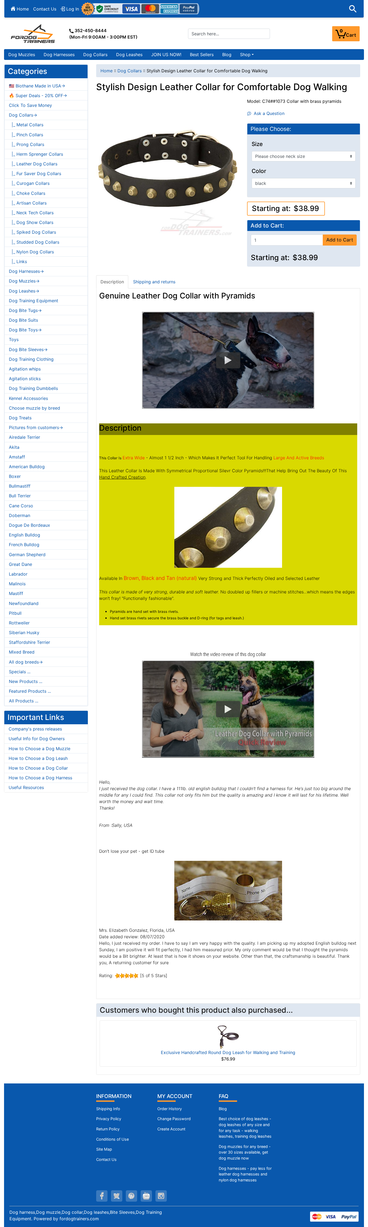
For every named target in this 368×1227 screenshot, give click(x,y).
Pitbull (15, 613)
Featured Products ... (30, 691)
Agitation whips (25, 369)
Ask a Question (267, 113)
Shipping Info (108, 1108)
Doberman (19, 515)
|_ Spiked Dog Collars (32, 232)
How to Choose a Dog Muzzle (39, 748)
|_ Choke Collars (27, 193)
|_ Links (18, 261)
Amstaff (17, 457)
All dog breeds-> (26, 662)
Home (22, 9)
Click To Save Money (30, 105)
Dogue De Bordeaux (29, 525)
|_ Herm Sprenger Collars (36, 154)
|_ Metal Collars (26, 124)
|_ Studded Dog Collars (34, 242)
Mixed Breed (21, 652)
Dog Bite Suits (23, 320)
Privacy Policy (108, 1118)
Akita (14, 447)
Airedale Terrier (24, 437)
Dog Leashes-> (24, 291)
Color (259, 171)
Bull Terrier (20, 495)
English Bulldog (24, 535)
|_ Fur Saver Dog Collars (35, 173)
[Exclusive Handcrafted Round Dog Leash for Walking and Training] (228, 1036)
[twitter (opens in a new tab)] (116, 1196)
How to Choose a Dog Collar (38, 768)
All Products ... (23, 700)
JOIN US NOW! (166, 54)
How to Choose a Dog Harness (40, 777)
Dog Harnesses (59, 54)
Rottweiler (19, 623)
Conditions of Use (112, 1139)
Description (112, 281)
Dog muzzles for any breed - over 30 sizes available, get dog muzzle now (245, 1152)
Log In (72, 9)
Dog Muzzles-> (24, 281)
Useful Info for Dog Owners (37, 738)
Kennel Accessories (28, 398)
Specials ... (19, 671)
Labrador (18, 574)
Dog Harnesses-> (26, 271)
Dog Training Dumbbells (33, 388)
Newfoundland (24, 603)
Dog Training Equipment (33, 300)
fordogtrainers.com (79, 1218)
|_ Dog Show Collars (31, 222)
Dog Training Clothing (31, 359)
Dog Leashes (129, 54)
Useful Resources (26, 787)
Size (257, 144)
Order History (169, 1108)
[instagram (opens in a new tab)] (161, 1196)
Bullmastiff (19, 486)
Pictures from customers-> (36, 427)
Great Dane (20, 564)
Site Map (104, 1149)
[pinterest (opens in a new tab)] (131, 1196)
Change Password (174, 1118)
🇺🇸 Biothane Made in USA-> (37, 86)
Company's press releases (35, 729)
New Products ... (25, 681)
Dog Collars (95, 54)
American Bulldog (27, 466)
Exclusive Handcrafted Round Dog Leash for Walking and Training (228, 1052)
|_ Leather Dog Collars (33, 163)
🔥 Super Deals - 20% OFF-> (38, 95)
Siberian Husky (24, 632)
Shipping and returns (154, 281)
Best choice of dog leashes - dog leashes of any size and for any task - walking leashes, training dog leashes (245, 1127)
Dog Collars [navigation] (129, 70)
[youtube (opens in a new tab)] (146, 1196)
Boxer (15, 476)
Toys (14, 339)
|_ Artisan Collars (28, 203)
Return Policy (108, 1129)
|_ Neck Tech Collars (31, 212)
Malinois (17, 583)
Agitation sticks (25, 378)
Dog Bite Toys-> (25, 329)
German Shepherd (27, 554)
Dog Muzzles (21, 54)
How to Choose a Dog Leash (38, 758)
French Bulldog (24, 544)
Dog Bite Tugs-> (25, 310)
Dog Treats (20, 417)
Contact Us (44, 9)
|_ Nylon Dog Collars (31, 251)
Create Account (171, 1129)
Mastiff (16, 593)
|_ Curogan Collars (29, 183)
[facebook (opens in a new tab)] (101, 1196)
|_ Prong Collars (26, 144)
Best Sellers (202, 54)
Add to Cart (339, 240)
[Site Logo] (33, 33)
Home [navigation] (106, 70)
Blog (226, 54)
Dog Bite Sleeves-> (28, 349)
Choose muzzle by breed (34, 408)
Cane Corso (21, 505)
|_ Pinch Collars (26, 134)
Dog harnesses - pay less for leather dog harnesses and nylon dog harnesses (245, 1174)
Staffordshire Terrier (29, 642)
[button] (352, 8)
